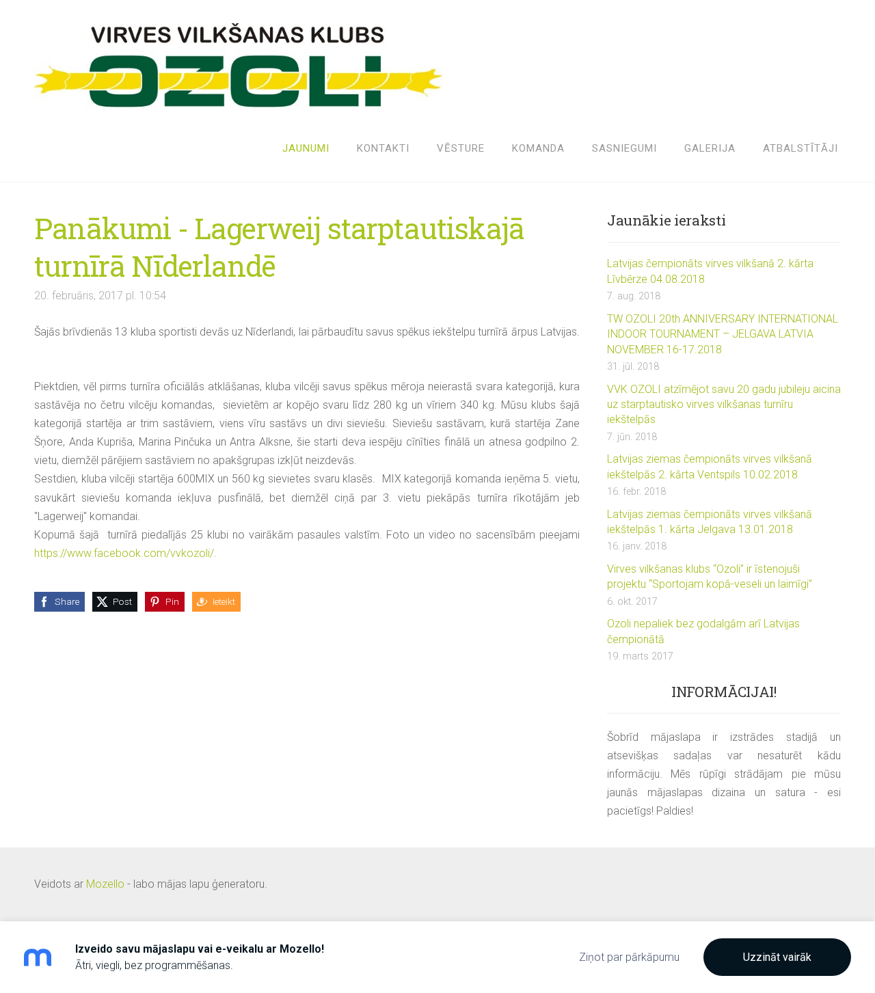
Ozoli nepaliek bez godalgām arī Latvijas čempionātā (703, 631)
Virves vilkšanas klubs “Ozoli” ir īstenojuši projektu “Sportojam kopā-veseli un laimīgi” (709, 576)
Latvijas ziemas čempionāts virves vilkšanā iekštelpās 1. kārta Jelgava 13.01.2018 (709, 522)
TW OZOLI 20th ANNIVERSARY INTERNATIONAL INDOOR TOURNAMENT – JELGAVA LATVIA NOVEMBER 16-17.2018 (722, 334)
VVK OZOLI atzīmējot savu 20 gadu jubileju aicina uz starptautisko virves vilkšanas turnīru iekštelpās (724, 404)
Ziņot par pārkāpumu (629, 957)
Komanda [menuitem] (538, 148)
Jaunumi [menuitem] (305, 148)
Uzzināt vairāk (777, 957)
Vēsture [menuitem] (461, 148)
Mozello (105, 884)
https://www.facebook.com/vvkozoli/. (125, 553)
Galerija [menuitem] (710, 148)
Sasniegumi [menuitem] (624, 148)
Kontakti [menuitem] (383, 148)
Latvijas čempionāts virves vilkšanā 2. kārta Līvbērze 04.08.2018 (710, 271)
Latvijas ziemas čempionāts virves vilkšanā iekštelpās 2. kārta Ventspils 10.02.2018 (709, 466)
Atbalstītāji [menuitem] (800, 148)
